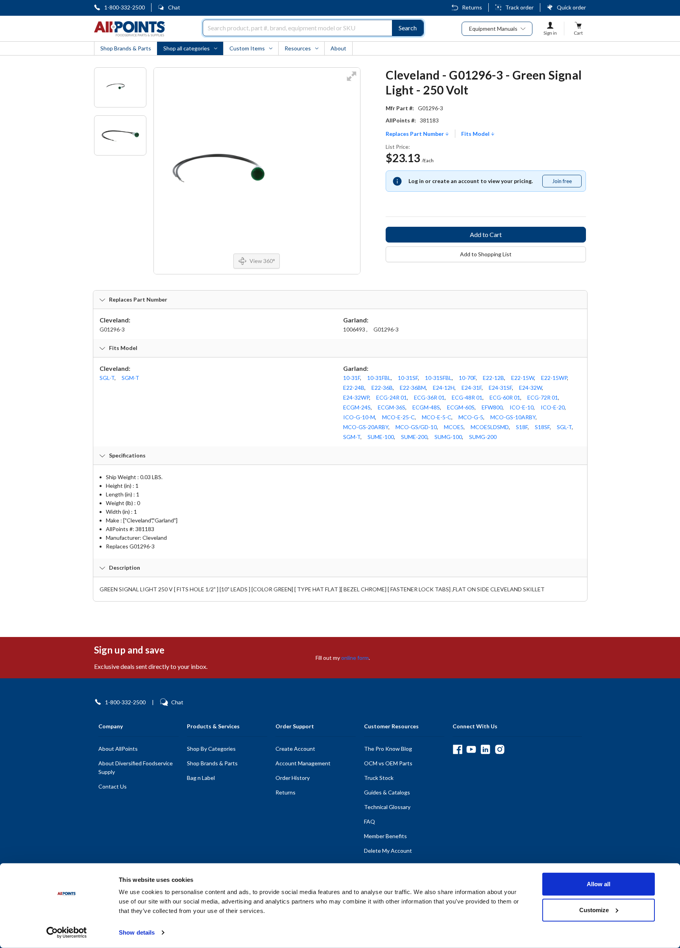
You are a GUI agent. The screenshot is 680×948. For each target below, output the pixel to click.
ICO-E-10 (522, 407)
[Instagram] (499, 749)
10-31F (351, 377)
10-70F (467, 377)
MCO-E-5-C (436, 417)
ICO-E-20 (553, 407)
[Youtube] (471, 749)
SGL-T (107, 377)
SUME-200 (414, 436)
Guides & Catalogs (387, 792)
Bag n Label (201, 777)
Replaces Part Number (415, 134)
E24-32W (530, 387)
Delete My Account (388, 850)
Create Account (295, 748)
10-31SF (408, 377)
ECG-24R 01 (391, 397)
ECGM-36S (391, 407)
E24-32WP (356, 397)
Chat (174, 7)
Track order (519, 7)
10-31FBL (379, 377)
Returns (472, 7)
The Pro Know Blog (388, 748)
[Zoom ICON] (351, 81)
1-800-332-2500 (124, 7)
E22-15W (522, 377)
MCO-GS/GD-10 (416, 427)
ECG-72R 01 (542, 397)
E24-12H (444, 387)
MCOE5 (454, 427)
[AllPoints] (129, 29)
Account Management (303, 763)
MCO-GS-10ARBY (513, 417)
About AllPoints (118, 748)
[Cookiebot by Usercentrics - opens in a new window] (66, 933)
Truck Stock (379, 777)
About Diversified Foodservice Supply (135, 767)
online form (355, 657)
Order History (292, 777)
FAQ (369, 821)
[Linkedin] (485, 749)
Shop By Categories (211, 748)
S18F (522, 427)
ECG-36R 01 (429, 397)
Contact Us (112, 786)
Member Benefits (385, 836)
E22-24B (353, 387)
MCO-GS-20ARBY (365, 427)
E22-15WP (554, 377)
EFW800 (492, 407)
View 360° (262, 260)
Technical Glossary (387, 807)
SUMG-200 (483, 436)
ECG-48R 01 (467, 397)
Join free (566, 182)
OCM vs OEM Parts (388, 763)
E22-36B (382, 387)
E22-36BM (413, 387)
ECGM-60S (461, 407)
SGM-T (130, 377)
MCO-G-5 (470, 417)
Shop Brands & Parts (212, 763)
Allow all (598, 884)
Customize (594, 909)
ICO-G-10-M (359, 417)
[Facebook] (457, 749)
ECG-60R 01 (505, 397)
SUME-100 (381, 436)
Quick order (571, 7)
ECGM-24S (357, 407)
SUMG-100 (448, 436)
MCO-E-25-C (398, 417)
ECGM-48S (426, 407)
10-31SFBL (438, 377)
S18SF (542, 427)
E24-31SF (500, 387)
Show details (137, 932)
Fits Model (476, 134)
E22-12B (493, 377)
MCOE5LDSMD (490, 427)
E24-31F (472, 387)
